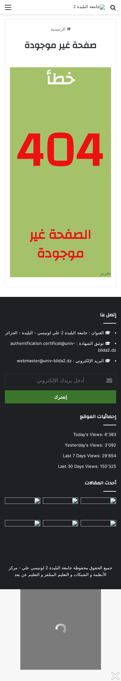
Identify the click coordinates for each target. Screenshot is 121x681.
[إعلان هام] (98, 532)
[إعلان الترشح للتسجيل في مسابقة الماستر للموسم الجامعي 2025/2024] (60, 507)
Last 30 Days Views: (79, 466)
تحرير (105, 273)
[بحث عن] (113, 9)
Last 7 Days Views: (82, 455)
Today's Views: (89, 434)
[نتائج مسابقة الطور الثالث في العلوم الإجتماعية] (22, 530)
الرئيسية (59, 29)
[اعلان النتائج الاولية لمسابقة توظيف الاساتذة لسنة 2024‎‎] (22, 507)
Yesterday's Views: (85, 445)
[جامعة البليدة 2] (89, 7)
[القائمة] (8, 9)
